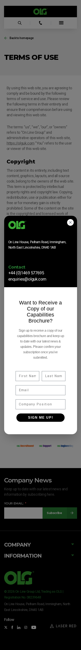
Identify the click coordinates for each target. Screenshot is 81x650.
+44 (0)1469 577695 (26, 272)
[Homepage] (40, 226)
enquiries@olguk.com (27, 279)
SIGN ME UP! (40, 417)
